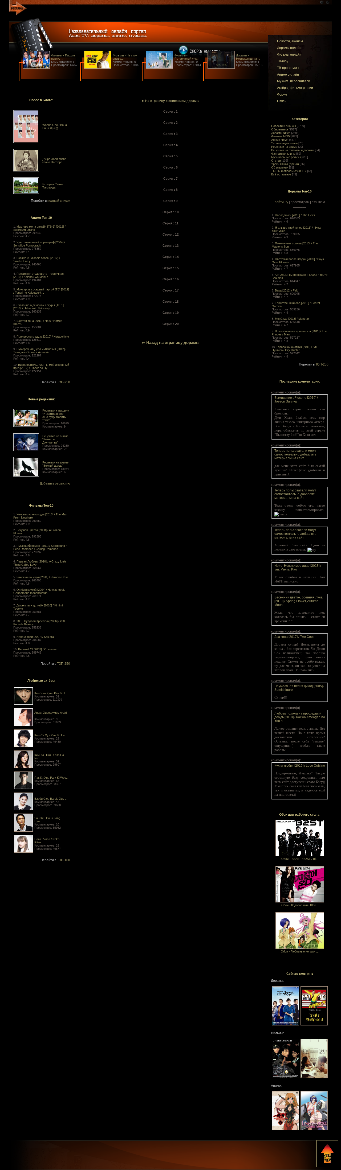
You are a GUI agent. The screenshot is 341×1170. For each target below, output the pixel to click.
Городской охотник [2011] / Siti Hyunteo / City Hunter (294, 348)
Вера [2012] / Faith (287, 290)
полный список (58, 201)
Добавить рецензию (55, 483)
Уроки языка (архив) (285, 164)
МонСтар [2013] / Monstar (292, 318)
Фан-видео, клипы (283, 153)
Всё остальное (281, 174)
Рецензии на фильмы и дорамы (292, 150)
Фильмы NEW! (281, 136)
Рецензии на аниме (284, 146)
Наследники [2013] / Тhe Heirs (295, 215)
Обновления (279, 129)
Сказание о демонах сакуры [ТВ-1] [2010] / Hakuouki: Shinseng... (38, 306)
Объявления (279, 167)
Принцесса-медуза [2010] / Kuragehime (43, 336)
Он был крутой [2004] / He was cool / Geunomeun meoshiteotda (39, 591)
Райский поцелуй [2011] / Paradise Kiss (42, 577)
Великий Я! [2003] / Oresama (37, 649)
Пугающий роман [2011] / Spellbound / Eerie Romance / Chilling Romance (40, 547)
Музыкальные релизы (286, 157)
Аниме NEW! (279, 139)
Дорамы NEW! (280, 132)
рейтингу (281, 202)
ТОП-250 (63, 382)
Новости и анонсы (283, 126)
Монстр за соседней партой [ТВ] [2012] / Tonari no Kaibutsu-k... (41, 291)
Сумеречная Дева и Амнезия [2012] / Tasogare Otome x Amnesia (39, 350)
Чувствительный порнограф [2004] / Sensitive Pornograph (39, 244)
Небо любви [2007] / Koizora (35, 636)
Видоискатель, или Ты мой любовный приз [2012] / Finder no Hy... (41, 366)
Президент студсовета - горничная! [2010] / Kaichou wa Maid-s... (38, 275)
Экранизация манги (284, 143)
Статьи (276, 160)
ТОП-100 (63, 860)
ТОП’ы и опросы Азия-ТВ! (288, 171)
